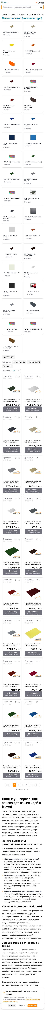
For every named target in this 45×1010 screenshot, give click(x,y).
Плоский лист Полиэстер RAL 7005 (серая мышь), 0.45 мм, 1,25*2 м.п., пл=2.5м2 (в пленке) (33, 522)
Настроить (21, 1005)
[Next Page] (34, 785)
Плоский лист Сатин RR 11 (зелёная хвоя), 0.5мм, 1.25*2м (11, 400)
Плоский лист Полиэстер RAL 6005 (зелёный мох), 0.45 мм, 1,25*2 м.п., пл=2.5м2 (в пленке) (11, 563)
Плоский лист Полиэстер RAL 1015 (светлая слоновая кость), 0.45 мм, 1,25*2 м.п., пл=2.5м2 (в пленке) (33, 441)
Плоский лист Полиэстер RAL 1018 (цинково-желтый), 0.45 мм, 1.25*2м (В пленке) (33, 644)
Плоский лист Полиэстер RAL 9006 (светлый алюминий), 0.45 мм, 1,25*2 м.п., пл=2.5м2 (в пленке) (11, 644)
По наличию (17, 362)
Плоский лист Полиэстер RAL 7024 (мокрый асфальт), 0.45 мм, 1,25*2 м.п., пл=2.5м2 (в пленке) (11, 441)
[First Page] (7, 785)
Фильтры (10, 357)
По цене (6, 366)
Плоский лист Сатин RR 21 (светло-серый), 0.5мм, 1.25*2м (33, 400)
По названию (33, 362)
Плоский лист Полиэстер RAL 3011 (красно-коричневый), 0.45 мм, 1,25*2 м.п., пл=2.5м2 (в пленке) (11, 604)
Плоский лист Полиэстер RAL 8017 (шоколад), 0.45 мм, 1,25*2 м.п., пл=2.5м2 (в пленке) (33, 563)
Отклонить (12, 1005)
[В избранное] (15, 376)
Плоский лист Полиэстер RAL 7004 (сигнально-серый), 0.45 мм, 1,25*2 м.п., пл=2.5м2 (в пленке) (11, 482)
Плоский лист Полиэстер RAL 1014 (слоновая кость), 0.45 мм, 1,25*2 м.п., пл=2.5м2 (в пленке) (33, 482)
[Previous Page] (10, 785)
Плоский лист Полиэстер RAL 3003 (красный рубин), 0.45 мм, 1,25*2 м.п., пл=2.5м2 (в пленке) (33, 685)
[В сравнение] (18, 376)
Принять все (32, 1005)
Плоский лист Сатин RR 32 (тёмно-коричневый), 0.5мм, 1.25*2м (11, 766)
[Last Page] (38, 785)
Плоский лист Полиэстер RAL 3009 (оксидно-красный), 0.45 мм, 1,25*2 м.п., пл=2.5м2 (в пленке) (11, 685)
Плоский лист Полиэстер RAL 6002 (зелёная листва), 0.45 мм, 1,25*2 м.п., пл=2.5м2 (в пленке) (11, 726)
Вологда (41, 2)
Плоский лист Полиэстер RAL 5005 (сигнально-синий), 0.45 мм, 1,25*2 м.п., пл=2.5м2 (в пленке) (33, 726)
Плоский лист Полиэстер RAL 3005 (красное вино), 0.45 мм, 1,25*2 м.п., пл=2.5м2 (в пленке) (33, 604)
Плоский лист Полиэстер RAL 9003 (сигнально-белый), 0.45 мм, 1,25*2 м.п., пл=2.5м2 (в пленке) (11, 522)
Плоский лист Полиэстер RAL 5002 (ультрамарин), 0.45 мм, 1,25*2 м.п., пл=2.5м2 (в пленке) (33, 766)
